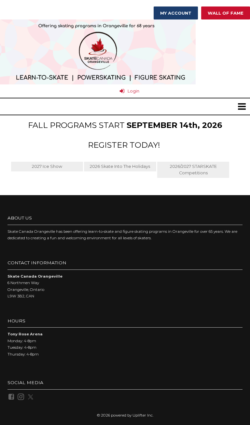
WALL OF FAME (225, 13)
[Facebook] (11, 396)
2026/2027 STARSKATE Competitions (193, 169)
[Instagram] (21, 396)
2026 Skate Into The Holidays (120, 166)
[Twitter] (31, 396)
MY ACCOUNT (175, 13)
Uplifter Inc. (142, 415)
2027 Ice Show (47, 166)
